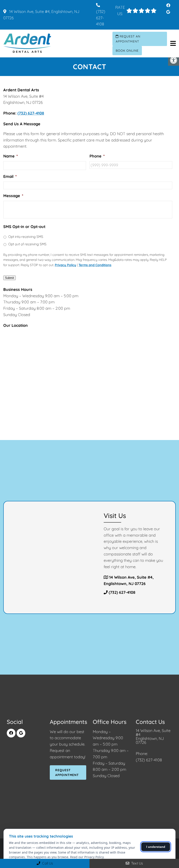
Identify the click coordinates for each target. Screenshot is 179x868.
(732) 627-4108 (100, 18)
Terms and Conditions (95, 265)
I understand (155, 847)
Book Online (127, 51)
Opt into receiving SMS (25, 236)
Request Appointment (67, 772)
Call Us (47, 863)
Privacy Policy (65, 265)
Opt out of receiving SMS (27, 244)
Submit (9, 277)
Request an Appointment (128, 38)
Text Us (136, 863)
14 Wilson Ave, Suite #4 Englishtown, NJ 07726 (153, 736)
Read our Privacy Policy (86, 857)
